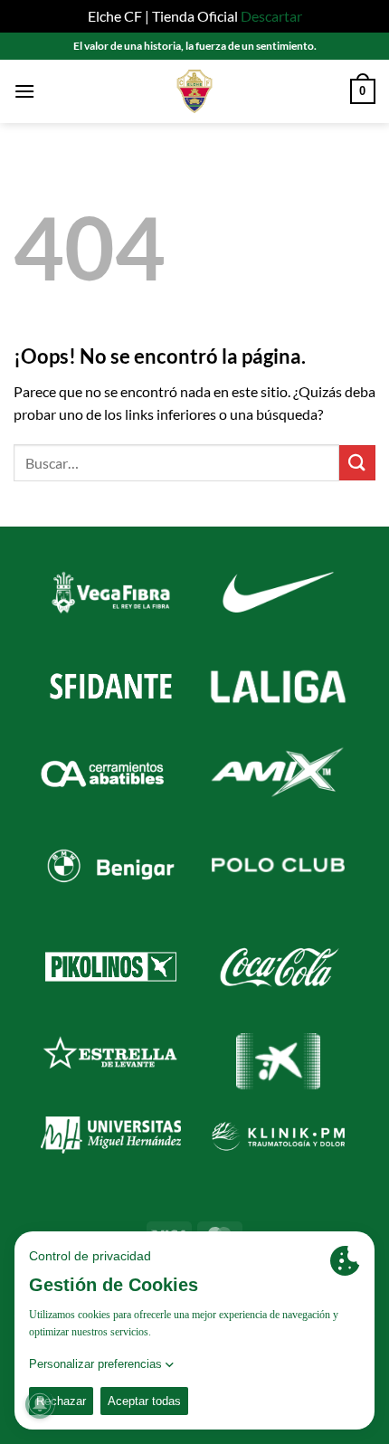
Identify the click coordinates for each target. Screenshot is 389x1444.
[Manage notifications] (39, 1404)
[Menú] (24, 91)
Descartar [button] (271, 15)
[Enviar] (357, 462)
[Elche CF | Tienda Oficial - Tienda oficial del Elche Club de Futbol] (194, 91)
